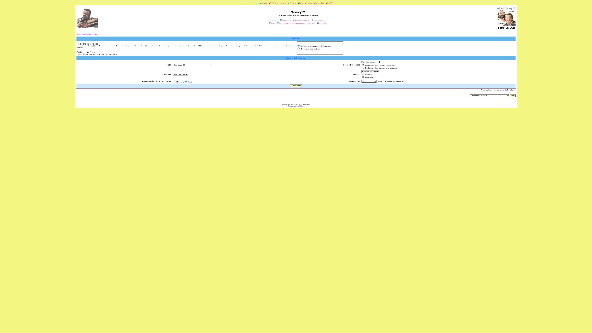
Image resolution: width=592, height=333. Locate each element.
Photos (309, 3)
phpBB (291, 104)
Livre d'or (283, 3)
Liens (301, 3)
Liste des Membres (302, 20)
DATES (330, 3)
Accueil (264, 3)
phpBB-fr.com (300, 106)
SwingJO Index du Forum (86, 34)
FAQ (276, 20)
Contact (293, 3)
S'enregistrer (319, 20)
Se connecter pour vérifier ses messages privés (297, 24)
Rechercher (319, 3)
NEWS (273, 3)
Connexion (323, 24)
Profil (273, 24)
